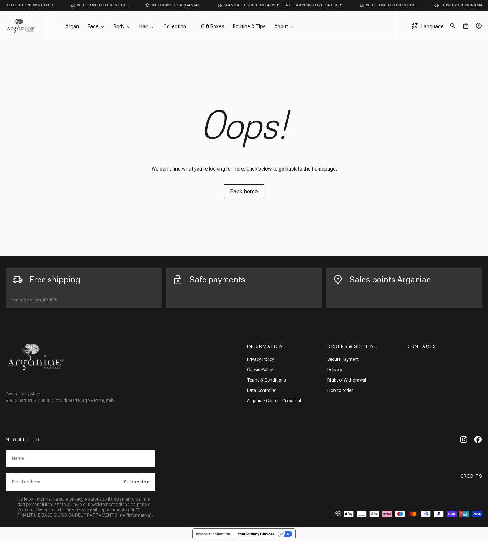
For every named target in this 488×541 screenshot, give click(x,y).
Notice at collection (213, 534)
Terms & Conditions (266, 380)
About (281, 26)
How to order (340, 390)
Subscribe (137, 482)
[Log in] (478, 26)
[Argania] (35, 357)
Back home (244, 191)
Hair (143, 26)
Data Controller (261, 390)
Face (93, 26)
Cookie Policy (260, 369)
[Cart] (465, 26)
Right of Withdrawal (346, 380)
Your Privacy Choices (256, 534)
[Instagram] (463, 439)
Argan (72, 26)
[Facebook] (478, 439)
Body (119, 26)
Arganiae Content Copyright (274, 400)
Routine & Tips (249, 26)
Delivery (334, 369)
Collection (174, 26)
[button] (453, 26)
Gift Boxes (212, 26)
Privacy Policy (260, 359)
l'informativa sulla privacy (59, 499)
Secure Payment (343, 359)
